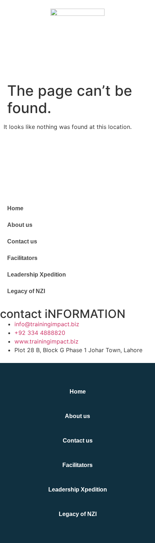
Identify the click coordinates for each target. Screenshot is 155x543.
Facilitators (22, 258)
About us (19, 225)
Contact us (22, 241)
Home (15, 208)
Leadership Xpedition (36, 275)
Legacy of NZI (26, 291)
